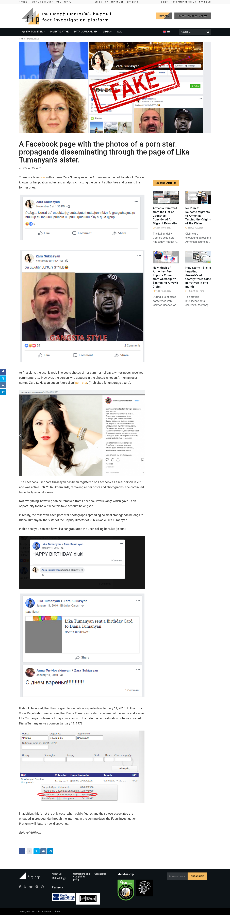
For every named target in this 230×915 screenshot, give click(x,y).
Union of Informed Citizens (48, 911)
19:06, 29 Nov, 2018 (31, 168)
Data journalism (85, 31)
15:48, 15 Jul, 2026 (195, 291)
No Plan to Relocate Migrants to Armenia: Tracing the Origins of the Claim (198, 216)
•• (115, 2)
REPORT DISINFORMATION (193, 16)
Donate (164, 16)
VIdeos (107, 31)
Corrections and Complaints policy (81, 876)
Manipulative (33, 39)
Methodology (59, 878)
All (119, 31)
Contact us (100, 873)
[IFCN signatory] (126, 890)
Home (22, 39)
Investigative (59, 31)
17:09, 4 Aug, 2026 (163, 228)
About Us (56, 873)
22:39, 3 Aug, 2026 (195, 228)
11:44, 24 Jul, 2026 (163, 291)
